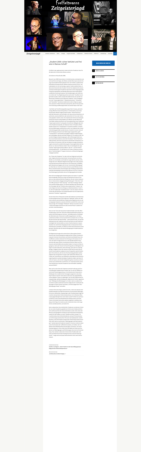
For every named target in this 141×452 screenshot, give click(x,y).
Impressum (110, 53)
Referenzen (96, 53)
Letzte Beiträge (100, 77)
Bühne (58, 53)
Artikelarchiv (99, 83)
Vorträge (63, 53)
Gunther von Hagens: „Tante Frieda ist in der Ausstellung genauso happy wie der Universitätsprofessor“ (65, 346)
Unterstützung (103, 53)
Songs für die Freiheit (71, 53)
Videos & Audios (100, 70)
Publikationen (79, 53)
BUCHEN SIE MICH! (103, 63)
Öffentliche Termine (88, 53)
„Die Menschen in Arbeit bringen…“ (57, 352)
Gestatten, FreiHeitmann (50, 53)
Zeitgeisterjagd (33, 53)
